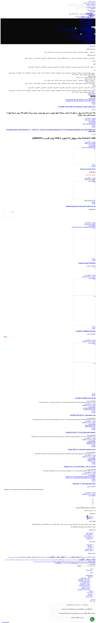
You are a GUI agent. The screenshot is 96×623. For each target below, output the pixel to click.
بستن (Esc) (92, 46)
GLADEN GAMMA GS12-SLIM (85, 398)
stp (91, 557)
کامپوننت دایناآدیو (66, 561)
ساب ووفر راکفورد (87, 559)
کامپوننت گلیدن (38, 561)
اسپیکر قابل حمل (22, 557)
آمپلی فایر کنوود (39, 557)
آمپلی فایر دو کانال (68, 557)
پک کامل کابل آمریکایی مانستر (75, 561)
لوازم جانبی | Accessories (83, 589)
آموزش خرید (89, 533)
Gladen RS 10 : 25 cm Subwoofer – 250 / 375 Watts (79, 466)
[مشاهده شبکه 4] (91, 96)
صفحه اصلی (89, 544)
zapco (93, 557)
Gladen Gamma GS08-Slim (86, 263)
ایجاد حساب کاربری (88, 2)
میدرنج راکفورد (27, 559)
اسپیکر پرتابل (15, 557)
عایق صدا (49, 559)
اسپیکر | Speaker (85, 588)
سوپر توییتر (70, 559)
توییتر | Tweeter (85, 25)
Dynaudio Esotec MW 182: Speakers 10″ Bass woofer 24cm (76, 106)
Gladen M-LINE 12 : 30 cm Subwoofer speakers (80, 432)
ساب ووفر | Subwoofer (83, 18)
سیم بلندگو (61, 559)
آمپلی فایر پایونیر (46, 557)
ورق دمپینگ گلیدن (12, 559)
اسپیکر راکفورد (30, 557)
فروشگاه (90, 546)
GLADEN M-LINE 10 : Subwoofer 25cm (82, 415)
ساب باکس (89, 17)
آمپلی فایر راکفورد (56, 557)
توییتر (91, 15)
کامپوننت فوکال (48, 561)
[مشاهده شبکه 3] (93, 96)
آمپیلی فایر (89, 10)
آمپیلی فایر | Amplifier (84, 19)
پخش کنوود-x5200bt (84, 561)
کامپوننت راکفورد (56, 561)
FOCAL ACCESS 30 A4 (87, 169)
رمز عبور (92, 8)
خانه (94, 76)
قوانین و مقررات (88, 550)
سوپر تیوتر (66, 559)
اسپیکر (90, 11)
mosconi (86, 557)
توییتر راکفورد (10, 557)
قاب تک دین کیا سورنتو (43, 559)
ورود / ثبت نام (89, 596)
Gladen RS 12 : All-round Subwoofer (84, 483)
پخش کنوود (91, 561)
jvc (83, 557)
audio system (75, 557)
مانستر (32, 559)
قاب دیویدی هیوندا (36, 559)
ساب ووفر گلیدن (75, 559)
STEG (89, 557)
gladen (81, 557)
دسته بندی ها (92, 23)
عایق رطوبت (53, 559)
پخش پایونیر (7, 559)
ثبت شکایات (89, 538)
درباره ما (90, 547)
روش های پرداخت (87, 535)
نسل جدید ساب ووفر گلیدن (20, 559)
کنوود (34, 561)
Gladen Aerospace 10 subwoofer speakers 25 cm (80, 206)
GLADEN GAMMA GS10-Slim (85, 331)
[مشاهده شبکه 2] (94, 96)
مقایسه (93, 103)
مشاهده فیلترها (91, 93)
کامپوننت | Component (84, 24)
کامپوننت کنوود (43, 561)
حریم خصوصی (88, 549)
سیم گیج (57, 559)
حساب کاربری (88, 537)
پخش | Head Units (85, 17)
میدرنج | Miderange (84, 22)
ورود (94, 11)
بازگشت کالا (89, 534)
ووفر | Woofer (86, 582)
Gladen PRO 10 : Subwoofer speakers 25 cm (81, 449)
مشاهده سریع (92, 121)
